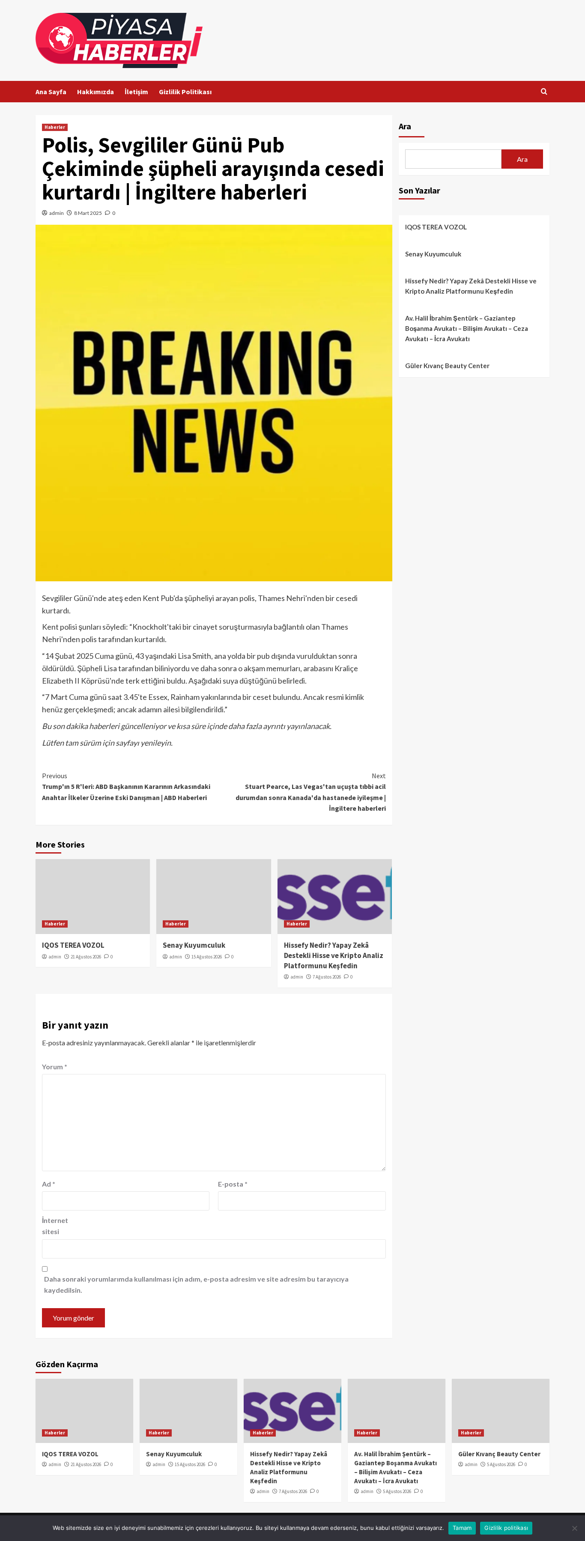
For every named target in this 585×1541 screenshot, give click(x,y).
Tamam (462, 1527)
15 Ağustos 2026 (206, 957)
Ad (48, 1184)
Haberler (55, 127)
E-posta (233, 1184)
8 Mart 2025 (88, 213)
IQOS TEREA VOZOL (73, 945)
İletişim (136, 91)
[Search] (544, 91)
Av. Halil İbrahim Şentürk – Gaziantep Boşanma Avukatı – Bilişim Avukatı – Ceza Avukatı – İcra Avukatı (466, 328)
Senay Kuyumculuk (194, 945)
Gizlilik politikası (506, 1527)
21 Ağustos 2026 (86, 957)
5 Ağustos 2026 (397, 1491)
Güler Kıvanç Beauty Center (447, 365)
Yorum (54, 1066)
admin (56, 213)
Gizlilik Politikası (185, 91)
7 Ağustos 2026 (327, 977)
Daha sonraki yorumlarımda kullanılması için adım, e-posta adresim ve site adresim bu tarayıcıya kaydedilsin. (196, 1284)
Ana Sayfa (51, 91)
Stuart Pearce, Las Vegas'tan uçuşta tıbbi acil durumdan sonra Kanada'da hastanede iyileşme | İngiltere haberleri (310, 792)
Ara (405, 126)
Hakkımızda (95, 91)
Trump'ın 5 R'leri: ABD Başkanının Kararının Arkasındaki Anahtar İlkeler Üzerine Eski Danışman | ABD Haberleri (126, 786)
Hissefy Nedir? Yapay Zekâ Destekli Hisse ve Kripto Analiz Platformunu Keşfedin (333, 955)
